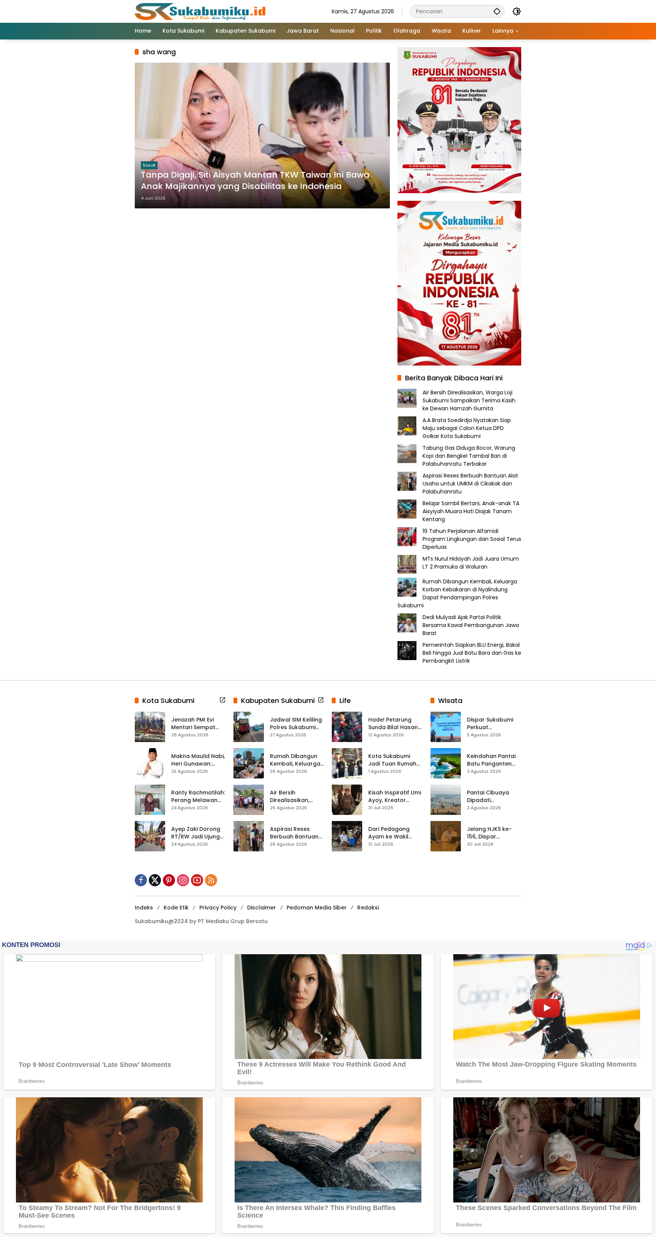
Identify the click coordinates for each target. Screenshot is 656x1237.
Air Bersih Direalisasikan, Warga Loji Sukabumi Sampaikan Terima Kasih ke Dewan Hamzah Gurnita (469, 400)
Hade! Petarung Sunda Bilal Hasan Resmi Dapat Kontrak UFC (393, 723)
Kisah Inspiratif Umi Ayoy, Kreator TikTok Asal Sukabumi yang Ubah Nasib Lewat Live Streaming (394, 796)
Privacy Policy (218, 907)
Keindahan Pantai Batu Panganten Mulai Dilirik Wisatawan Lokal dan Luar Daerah (491, 760)
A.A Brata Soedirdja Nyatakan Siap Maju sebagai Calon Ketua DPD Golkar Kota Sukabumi (467, 428)
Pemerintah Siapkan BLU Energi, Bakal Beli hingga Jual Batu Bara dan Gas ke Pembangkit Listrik (472, 653)
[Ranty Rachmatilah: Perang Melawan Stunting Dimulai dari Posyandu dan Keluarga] (150, 800)
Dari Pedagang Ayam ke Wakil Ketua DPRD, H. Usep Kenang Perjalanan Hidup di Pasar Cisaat (395, 833)
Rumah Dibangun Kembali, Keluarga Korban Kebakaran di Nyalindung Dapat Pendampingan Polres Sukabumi (457, 593)
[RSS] (211, 880)
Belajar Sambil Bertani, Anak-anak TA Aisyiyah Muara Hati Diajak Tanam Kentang (471, 511)
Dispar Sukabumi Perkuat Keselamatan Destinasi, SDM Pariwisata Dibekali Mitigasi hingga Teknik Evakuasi (493, 723)
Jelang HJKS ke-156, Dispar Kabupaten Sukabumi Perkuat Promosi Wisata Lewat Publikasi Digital (492, 833)
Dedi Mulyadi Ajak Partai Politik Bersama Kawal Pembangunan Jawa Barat (471, 625)
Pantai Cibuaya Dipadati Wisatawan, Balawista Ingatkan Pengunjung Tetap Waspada (494, 796)
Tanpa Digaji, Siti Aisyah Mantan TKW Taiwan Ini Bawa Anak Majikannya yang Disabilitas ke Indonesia (255, 180)
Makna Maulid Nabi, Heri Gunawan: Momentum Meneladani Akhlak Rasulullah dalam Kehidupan (198, 760)
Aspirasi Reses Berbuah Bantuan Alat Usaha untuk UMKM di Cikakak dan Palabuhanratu (470, 483)
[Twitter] (155, 880)
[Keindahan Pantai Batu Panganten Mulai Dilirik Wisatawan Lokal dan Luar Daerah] (445, 763)
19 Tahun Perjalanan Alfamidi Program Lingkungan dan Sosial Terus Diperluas (472, 539)
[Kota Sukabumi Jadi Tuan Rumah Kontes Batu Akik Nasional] (347, 763)
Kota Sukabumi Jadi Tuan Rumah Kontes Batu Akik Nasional (392, 760)
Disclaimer (261, 907)
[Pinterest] (169, 880)
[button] (497, 11)
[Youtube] (197, 880)
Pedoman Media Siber (317, 907)
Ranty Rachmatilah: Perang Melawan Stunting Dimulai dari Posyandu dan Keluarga (198, 796)
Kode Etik (176, 907)
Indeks (144, 907)
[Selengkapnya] (222, 700)
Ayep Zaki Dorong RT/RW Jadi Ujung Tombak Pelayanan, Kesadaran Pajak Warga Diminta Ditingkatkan (195, 833)
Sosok (149, 165)
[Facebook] (141, 880)
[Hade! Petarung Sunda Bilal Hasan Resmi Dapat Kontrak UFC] (347, 727)
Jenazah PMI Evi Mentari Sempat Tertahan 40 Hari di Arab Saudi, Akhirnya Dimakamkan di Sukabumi (198, 723)
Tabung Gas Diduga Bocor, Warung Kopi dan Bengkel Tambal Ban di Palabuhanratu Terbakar (469, 456)
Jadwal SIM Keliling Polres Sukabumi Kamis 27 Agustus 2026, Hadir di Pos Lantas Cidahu (296, 723)
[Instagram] (183, 880)
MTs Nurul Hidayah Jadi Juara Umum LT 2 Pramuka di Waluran (471, 562)
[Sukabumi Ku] (201, 11)
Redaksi (368, 907)
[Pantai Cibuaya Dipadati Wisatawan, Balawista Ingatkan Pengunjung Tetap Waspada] (445, 800)
